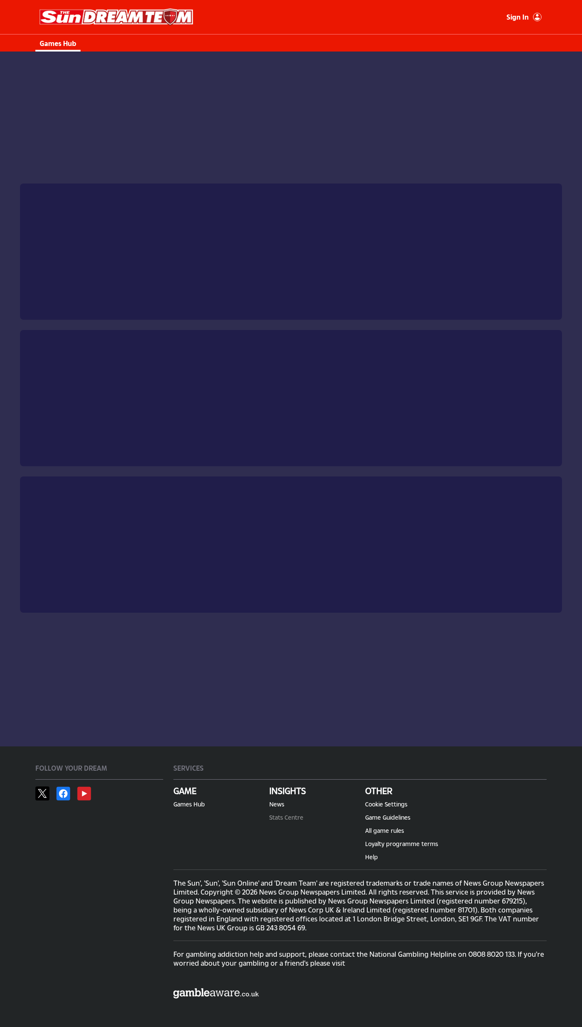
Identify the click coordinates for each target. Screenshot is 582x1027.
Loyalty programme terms (401, 844)
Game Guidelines (387, 817)
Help (371, 857)
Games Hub (58, 43)
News (276, 804)
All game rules (384, 830)
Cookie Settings (386, 804)
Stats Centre (286, 817)
